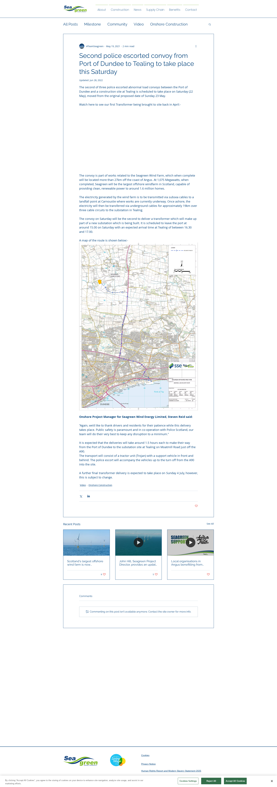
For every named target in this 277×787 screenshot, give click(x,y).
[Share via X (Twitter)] (80, 496)
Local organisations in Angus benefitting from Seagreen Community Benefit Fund (186, 562)
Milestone (92, 24)
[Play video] (138, 140)
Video (139, 24)
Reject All (211, 781)
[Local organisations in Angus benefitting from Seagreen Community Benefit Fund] (190, 543)
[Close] (271, 781)
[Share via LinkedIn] (88, 496)
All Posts (70, 24)
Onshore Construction (100, 485)
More (154, 24)
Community (117, 24)
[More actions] (196, 46)
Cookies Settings (188, 781)
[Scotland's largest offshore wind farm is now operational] (86, 543)
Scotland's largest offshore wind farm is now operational (85, 562)
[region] (138, 781)
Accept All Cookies (235, 781)
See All (210, 523)
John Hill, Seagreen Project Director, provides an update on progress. (138, 562)
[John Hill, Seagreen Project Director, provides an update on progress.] (138, 543)
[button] (209, 24)
